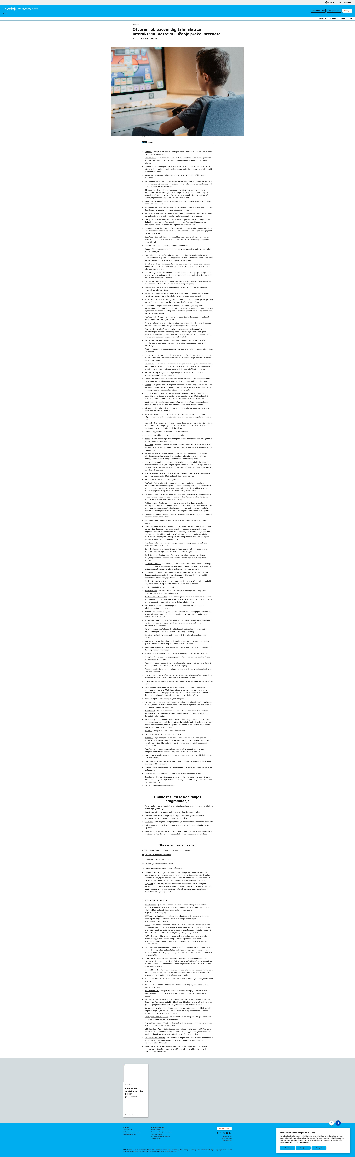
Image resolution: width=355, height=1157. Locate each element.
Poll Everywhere (151, 503)
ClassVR (148, 245)
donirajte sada (224, 1128)
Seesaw (148, 620)
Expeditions (149, 305)
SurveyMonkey (150, 653)
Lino (146, 393)
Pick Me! (148, 473)
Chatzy (147, 219)
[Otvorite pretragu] (351, 18)
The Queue (149, 526)
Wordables (149, 738)
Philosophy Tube (151, 1046)
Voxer (147, 719)
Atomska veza (156, 952)
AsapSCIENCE (150, 970)
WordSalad (149, 761)
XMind (147, 767)
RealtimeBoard (151, 605)
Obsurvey (148, 435)
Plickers (148, 494)
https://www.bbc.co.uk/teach (156, 921)
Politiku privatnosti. (301, 1142)
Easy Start (149, 884)
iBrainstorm (149, 372)
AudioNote (149, 175)
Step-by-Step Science (153, 1023)
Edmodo (148, 287)
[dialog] (313, 1140)
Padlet (147, 439)
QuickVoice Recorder (153, 564)
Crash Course (150, 958)
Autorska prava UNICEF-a (158, 1130)
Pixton (147, 479)
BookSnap (149, 207)
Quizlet (147, 581)
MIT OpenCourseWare (154, 1029)
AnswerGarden (150, 158)
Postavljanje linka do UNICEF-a (160, 1136)
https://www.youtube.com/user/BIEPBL (157, 863)
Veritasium (149, 947)
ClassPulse (149, 237)
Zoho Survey (149, 777)
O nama (126, 1127)
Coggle (147, 249)
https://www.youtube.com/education (156, 855)
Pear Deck (149, 445)
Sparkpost (149, 641)
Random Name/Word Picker (156, 597)
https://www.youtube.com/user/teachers (158, 859)
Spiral (147, 647)
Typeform (149, 681)
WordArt (148, 749)
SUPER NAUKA (150, 872)
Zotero (147, 786)
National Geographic (153, 999)
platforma (186, 834)
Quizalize (148, 572)
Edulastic (148, 293)
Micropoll (148, 408)
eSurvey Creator (151, 299)
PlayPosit (148, 483)
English (150, 142)
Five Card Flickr (151, 317)
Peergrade (149, 453)
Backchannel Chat (152, 181)
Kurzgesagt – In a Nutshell (155, 1008)
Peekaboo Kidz (150, 985)
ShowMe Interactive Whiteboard (158, 629)
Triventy (148, 675)
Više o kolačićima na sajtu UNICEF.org (297, 1132)
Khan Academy (150, 905)
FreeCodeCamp (151, 815)
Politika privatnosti (156, 1134)
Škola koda (149, 822)
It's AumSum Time (152, 991)
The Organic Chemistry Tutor (156, 1017)
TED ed (147, 925)
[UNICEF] (20, 9)
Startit (147, 812)
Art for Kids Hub (151, 978)
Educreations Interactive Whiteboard (159, 281)
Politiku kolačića (286, 1142)
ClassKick (148, 228)
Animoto (148, 152)
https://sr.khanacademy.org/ (156, 912)
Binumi (147, 201)
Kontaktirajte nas (227, 1136)
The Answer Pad (151, 166)
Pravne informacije (157, 1127)
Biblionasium (150, 190)
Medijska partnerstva (129, 1134)
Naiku (147, 414)
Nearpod (148, 423)
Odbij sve (303, 1148)
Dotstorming (150, 272)
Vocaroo (148, 702)
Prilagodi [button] (319, 1148)
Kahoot (147, 378)
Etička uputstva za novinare (131, 1132)
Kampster (149, 831)
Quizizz (147, 587)
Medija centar (334, 11)
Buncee (148, 213)
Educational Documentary (155, 1038)
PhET (147, 936)
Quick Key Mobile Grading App (157, 555)
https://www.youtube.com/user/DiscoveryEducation (162, 868)
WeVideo (148, 731)
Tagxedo (148, 663)
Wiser (147, 734)
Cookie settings (227, 1140)
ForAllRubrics (150, 329)
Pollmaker (149, 514)
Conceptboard (150, 255)
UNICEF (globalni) (344, 2)
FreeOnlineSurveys (152, 349)
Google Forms (150, 355)
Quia (146, 549)
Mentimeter (149, 402)
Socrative (148, 635)
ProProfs (148, 520)
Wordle (147, 755)
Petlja (147, 806)
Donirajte (347, 11)
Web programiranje (152, 825)
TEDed (207, 927)
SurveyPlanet (150, 657)
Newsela (148, 432)
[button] (338, 1123)
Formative (149, 340)
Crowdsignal (149, 264)
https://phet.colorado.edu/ (155, 941)
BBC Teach (149, 916)
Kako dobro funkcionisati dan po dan (134, 1091)
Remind (148, 611)
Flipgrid (148, 323)
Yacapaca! (148, 773)
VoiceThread (150, 711)
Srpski (329, 2)
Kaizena (148, 385)
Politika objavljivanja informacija (161, 1132)
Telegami (148, 669)
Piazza (147, 462)
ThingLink (149, 543)
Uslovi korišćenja (156, 1138)
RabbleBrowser (151, 591)
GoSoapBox (149, 364)
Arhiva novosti (127, 1130)
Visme (147, 698)
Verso (147, 687)
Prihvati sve (287, 1148)
